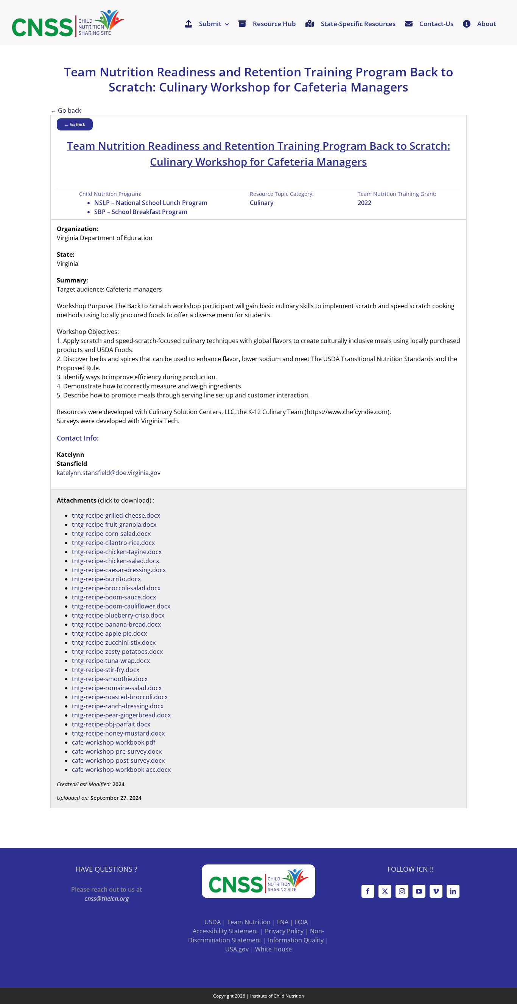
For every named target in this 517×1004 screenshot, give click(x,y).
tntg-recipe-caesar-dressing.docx (119, 570)
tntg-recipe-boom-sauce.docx (114, 597)
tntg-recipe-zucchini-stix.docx (114, 642)
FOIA (301, 922)
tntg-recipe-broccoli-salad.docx (116, 588)
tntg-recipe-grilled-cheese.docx (116, 515)
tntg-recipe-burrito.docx (106, 579)
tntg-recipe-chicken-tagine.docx (117, 552)
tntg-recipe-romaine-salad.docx (117, 688)
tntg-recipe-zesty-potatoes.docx (117, 651)
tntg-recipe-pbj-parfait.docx (111, 724)
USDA (212, 922)
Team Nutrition (249, 922)
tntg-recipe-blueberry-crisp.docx (118, 615)
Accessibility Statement (225, 931)
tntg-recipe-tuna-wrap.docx (111, 660)
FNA (282, 922)
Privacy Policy (284, 931)
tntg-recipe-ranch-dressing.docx (118, 706)
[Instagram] (402, 891)
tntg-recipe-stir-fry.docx (105, 670)
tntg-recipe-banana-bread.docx (116, 624)
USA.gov (237, 949)
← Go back (65, 110)
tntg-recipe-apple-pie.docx (109, 633)
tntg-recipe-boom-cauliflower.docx (121, 606)
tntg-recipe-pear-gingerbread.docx (121, 715)
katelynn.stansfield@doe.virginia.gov (108, 473)
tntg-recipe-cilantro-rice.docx (113, 542)
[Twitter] (384, 891)
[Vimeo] (436, 891)
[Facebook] (367, 891)
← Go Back (74, 124)
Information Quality (296, 940)
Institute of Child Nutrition (277, 996)
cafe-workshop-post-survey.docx (118, 760)
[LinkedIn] (453, 891)
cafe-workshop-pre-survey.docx (117, 751)
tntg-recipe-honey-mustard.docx (118, 733)
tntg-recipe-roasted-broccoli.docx (120, 697)
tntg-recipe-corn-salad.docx (111, 533)
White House (273, 949)
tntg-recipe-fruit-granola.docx (114, 524)
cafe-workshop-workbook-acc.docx (121, 769)
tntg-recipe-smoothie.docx (110, 679)
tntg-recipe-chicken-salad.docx (115, 561)
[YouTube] (419, 891)
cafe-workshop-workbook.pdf (113, 742)
